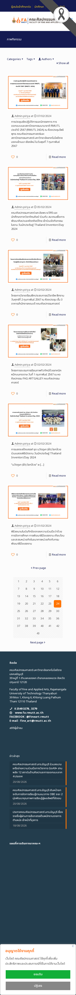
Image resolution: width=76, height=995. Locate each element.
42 (57, 626)
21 (34, 604)
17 (49, 596)
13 (18, 596)
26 (26, 611)
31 (18, 618)
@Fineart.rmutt (37, 717)
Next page (36, 642)
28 (42, 611)
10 (42, 589)
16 (42, 596)
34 (42, 618)
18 (57, 596)
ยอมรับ (38, 974)
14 (26, 596)
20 (26, 604)
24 (57, 604)
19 (18, 604)
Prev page (39, 568)
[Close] (73, 946)
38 (26, 626)
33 (34, 618)
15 (34, 596)
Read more (59, 157)
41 (49, 626)
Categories (14, 59)
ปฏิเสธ (38, 986)
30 (57, 611)
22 (42, 604)
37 (18, 626)
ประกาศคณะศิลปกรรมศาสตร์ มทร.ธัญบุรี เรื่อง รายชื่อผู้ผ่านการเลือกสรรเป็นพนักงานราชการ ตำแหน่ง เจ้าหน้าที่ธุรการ (38, 816)
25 (18, 611)
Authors (47, 59)
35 (49, 618)
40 (42, 626)
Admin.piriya (22, 116)
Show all (63, 63)
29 (49, 611)
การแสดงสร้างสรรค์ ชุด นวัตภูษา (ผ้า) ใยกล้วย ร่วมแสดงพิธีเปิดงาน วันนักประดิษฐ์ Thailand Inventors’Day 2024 (36, 453)
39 (34, 626)
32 (26, 618)
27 (34, 611)
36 (57, 618)
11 (49, 589)
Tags (29, 59)
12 (57, 589)
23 (49, 604)
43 (38, 633)
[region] (38, 969)
